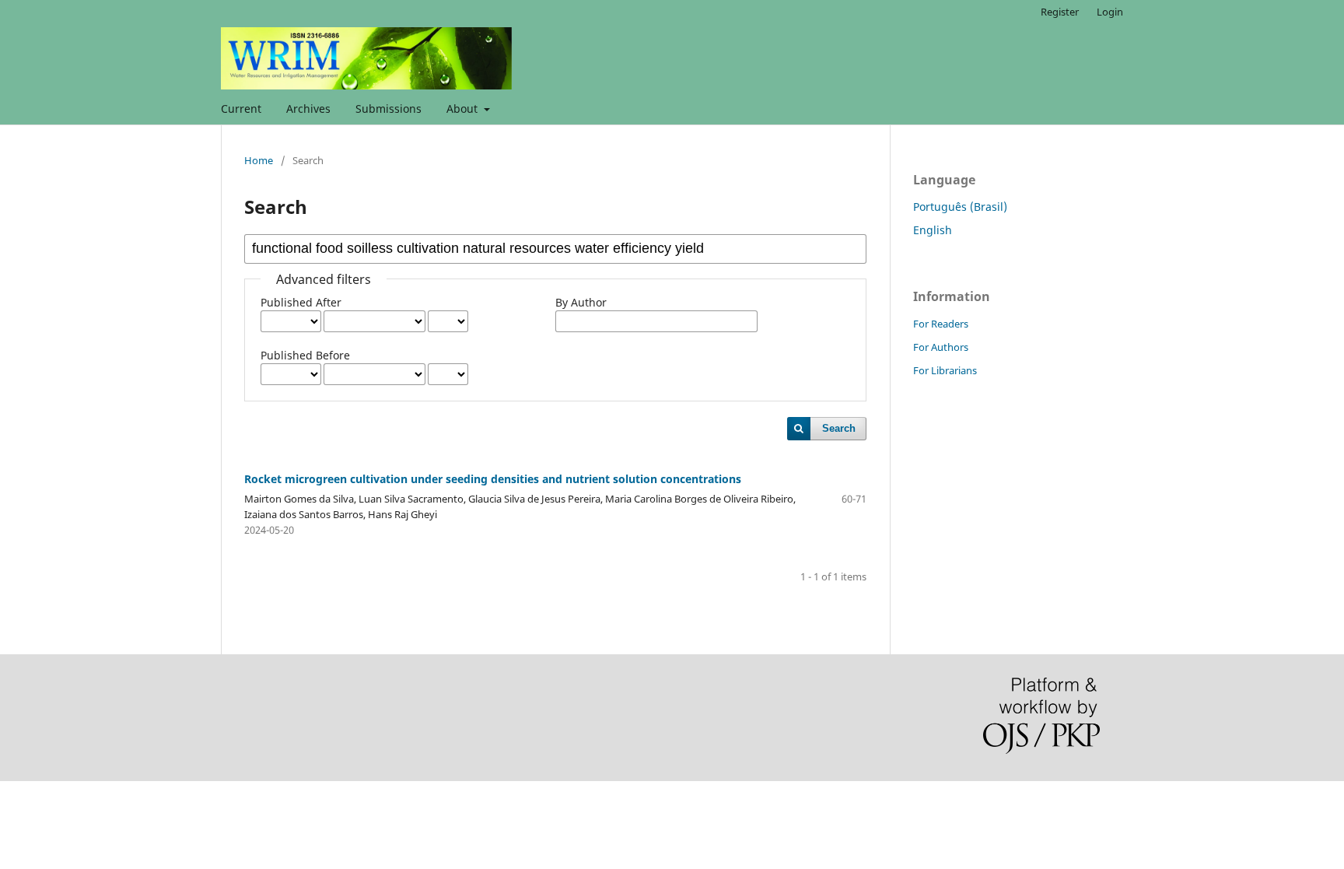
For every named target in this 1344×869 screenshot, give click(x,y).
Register (1060, 12)
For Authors (940, 347)
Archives (308, 108)
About (463, 108)
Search (839, 428)
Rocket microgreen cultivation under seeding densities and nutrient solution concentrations (492, 478)
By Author (581, 302)
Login (1110, 12)
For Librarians (945, 370)
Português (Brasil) (960, 206)
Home (258, 160)
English (932, 230)
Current (241, 108)
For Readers (940, 324)
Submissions (388, 108)
